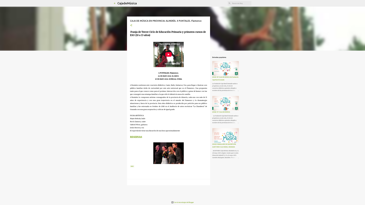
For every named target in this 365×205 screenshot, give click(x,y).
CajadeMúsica (127, 3)
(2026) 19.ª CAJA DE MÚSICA (221, 112)
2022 (132, 166)
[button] (131, 25)
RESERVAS (136, 137)
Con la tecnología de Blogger (184, 202)
